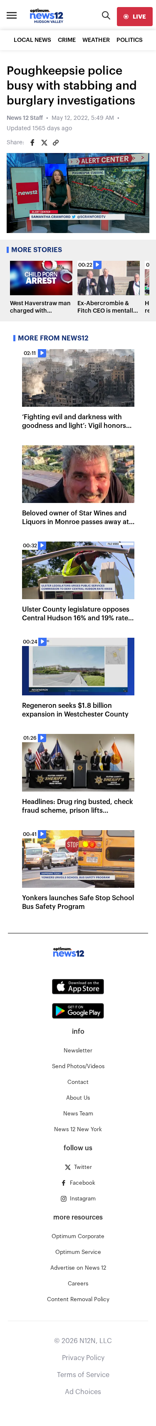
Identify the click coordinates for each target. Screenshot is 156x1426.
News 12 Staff (25, 118)
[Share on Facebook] (32, 142)
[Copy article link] (55, 142)
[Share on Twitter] (44, 142)
